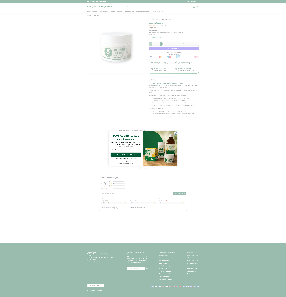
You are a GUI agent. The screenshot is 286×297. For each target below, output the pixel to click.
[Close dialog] (175, 133)
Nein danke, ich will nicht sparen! (126, 158)
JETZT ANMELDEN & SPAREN (126, 154)
